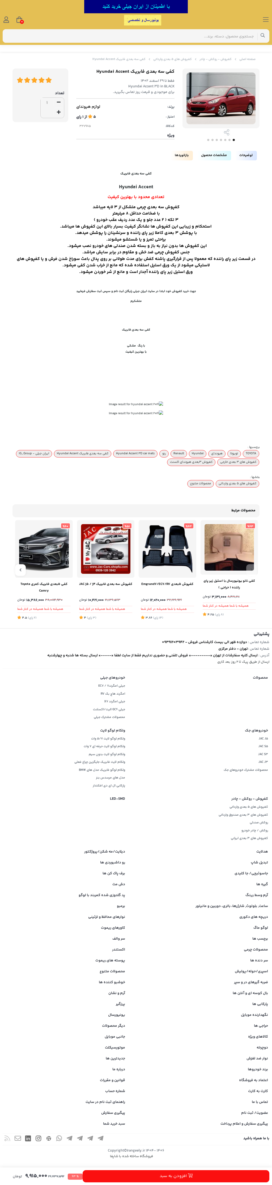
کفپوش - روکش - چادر (215, 59)
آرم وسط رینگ (256, 895)
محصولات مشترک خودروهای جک (246, 770)
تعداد (59, 93)
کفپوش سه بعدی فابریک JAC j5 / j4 (105, 584)
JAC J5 (263, 738)
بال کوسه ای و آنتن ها (250, 993)
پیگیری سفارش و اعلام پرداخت (244, 1124)
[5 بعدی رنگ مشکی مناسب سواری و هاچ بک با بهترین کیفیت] (167, 549)
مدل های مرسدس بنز (110, 777)
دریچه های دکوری (253, 917)
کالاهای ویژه (258, 1037)
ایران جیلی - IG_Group (34, 453)
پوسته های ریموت (110, 961)
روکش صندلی (259, 822)
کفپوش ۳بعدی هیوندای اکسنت (191, 462)
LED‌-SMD (117, 799)
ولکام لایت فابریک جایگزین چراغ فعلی (99, 762)
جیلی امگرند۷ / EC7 (111, 685)
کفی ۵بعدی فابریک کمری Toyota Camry (43, 587)
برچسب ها (260, 939)
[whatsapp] (59, 1139)
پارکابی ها (260, 1004)
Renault (178, 453)
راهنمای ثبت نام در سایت (105, 1102)
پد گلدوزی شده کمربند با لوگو (102, 895)
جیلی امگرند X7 (114, 701)
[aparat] (49, 1139)
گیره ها (262, 884)
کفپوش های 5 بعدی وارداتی (172, 59)
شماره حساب (115, 1091)
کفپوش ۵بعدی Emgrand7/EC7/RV (167, 584)
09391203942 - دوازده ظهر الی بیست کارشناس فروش (204, 642)
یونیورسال (116, 1015)
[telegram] (101, 1139)
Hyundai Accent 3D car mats (135, 453)
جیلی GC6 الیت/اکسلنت (109, 709)
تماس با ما (260, 1102)
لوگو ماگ (260, 928)
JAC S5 (263, 746)
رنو (164, 453)
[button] (251, 570)
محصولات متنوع (200, 483)
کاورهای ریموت (113, 928)
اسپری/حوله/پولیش (251, 971)
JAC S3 (263, 754)
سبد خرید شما (114, 1124)
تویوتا (234, 453)
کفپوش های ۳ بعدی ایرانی (249, 838)
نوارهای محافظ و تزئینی (106, 917)
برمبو (121, 906)
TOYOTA (251, 453)
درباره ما (118, 1069)
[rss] (7, 1139)
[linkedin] (28, 1139)
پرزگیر (120, 1004)
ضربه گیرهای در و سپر (251, 982)
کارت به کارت (258, 1091)
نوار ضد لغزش (257, 1059)
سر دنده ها (259, 961)
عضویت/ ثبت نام (254, 1113)
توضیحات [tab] (246, 155)
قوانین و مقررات (112, 1080)
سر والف (118, 939)
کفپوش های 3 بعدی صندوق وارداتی (243, 815)
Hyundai (197, 453)
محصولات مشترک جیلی (109, 717)
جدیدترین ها (115, 1059)
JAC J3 (263, 762)
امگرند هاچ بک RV (113, 693)
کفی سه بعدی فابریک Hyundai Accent (82, 453)
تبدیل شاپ (259, 863)
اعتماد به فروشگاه (253, 1080)
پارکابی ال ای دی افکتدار (109, 785)
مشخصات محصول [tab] (214, 155)
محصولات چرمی (256, 950)
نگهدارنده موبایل (254, 1015)
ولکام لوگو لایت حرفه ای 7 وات (104, 746)
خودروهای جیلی (112, 678)
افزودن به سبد (174, 1176)
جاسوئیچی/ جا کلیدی (251, 873)
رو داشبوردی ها (112, 863)
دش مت (118, 884)
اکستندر (118, 950)
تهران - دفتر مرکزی (233, 649)
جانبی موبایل (115, 1037)
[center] (262, 36)
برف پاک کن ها (114, 873)
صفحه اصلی (247, 59)
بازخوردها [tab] (182, 155)
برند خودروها (258, 1069)
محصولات (260, 678)
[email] (18, 1139)
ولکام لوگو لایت (112, 731)
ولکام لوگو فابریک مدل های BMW (102, 770)
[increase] (58, 113)
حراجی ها (261, 1026)
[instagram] (38, 1139)
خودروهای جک (256, 731)
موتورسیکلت (115, 1048)
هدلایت (262, 852)
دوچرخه (262, 1048)
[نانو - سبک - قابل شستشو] (229, 547)
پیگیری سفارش (113, 1113)
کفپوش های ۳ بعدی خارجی (238, 462)
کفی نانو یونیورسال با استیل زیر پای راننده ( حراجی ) (229, 584)
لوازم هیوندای (88, 107)
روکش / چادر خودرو (254, 830)
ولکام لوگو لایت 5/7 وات (108, 738)
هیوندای (217, 453)
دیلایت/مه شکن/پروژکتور (104, 852)
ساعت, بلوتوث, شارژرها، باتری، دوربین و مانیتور (232, 906)
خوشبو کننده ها (112, 982)
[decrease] (58, 103)
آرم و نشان (116, 993)
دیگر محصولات (113, 1026)
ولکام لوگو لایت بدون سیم (107, 754)
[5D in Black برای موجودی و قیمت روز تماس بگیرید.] (44, 549)
